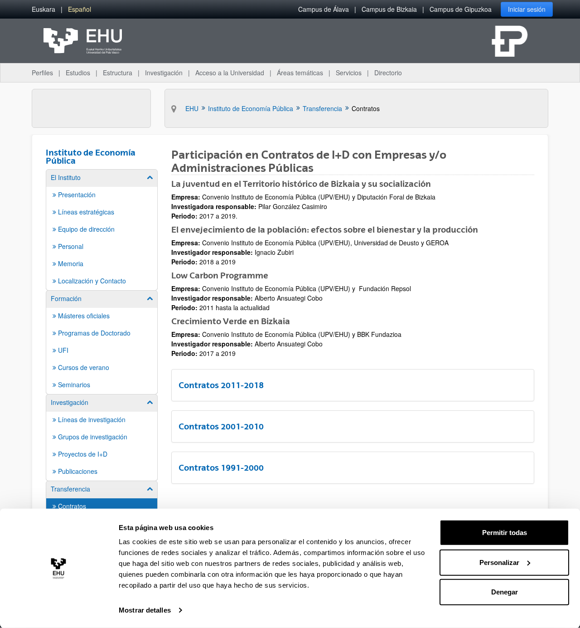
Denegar (504, 592)
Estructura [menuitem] (117, 72)
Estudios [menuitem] (78, 72)
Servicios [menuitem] (349, 72)
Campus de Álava (323, 9)
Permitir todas (504, 532)
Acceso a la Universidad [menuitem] (229, 72)
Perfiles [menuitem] (42, 72)
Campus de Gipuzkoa (461, 9)
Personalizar (499, 562)
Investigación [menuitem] (164, 72)
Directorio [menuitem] (388, 72)
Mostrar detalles (145, 610)
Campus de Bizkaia (389, 9)
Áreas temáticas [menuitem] (300, 72)
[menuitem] (43, 9)
